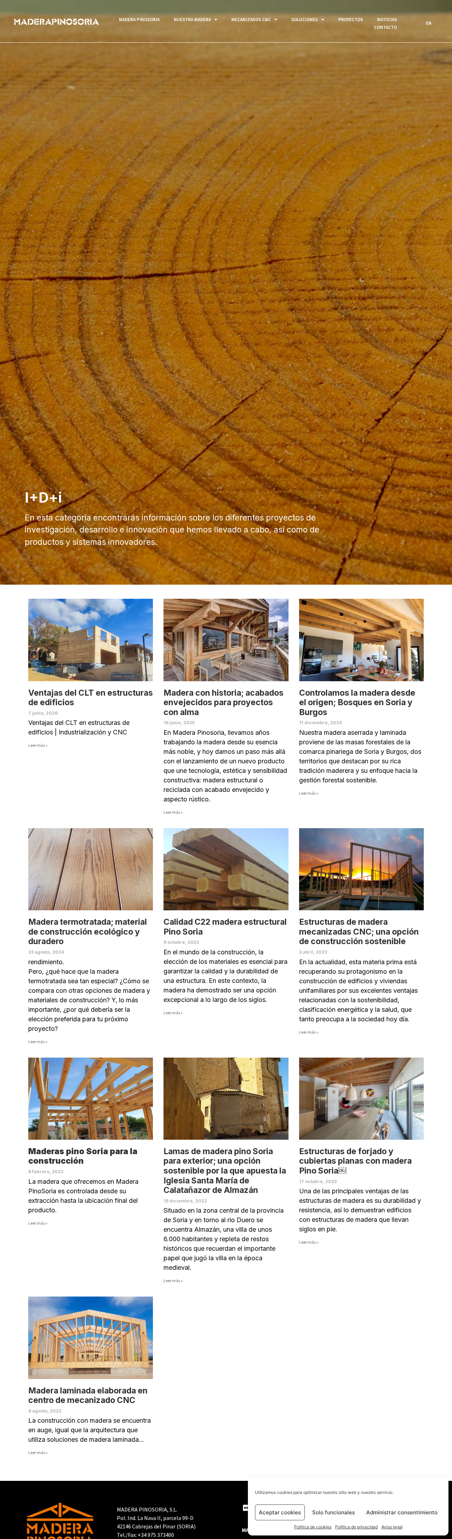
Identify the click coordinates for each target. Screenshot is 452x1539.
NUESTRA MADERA (192, 20)
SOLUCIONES (304, 20)
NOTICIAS (387, 20)
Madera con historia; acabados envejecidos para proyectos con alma (223, 702)
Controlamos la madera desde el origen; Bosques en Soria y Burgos (357, 702)
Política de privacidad (356, 1526)
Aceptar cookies (280, 1512)
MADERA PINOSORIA (139, 20)
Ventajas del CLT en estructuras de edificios (90, 698)
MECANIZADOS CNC (251, 20)
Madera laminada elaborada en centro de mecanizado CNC (88, 1395)
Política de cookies (313, 1526)
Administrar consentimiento (402, 1512)
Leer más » (38, 745)
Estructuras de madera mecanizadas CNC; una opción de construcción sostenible (359, 931)
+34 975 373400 (156, 1534)
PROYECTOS (350, 20)
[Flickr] (246, 1508)
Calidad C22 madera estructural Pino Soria (225, 927)
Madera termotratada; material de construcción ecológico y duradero (87, 931)
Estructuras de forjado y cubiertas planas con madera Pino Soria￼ (355, 1161)
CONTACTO (385, 27)
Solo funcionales (333, 1512)
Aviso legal (392, 1526)
